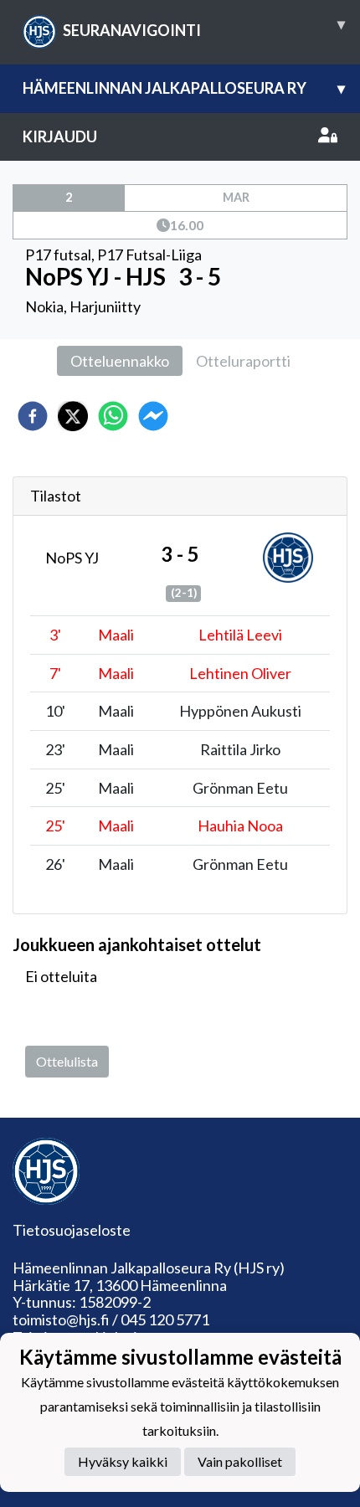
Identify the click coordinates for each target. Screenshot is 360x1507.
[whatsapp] (113, 416)
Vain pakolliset (240, 1461)
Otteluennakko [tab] (119, 361)
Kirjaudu (60, 136)
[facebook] (33, 416)
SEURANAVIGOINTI (204, 26)
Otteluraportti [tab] (243, 361)
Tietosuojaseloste (72, 1230)
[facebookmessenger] (153, 416)
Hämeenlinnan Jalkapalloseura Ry (184, 88)
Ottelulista (67, 1061)
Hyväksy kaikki (122, 1461)
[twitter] (73, 416)
